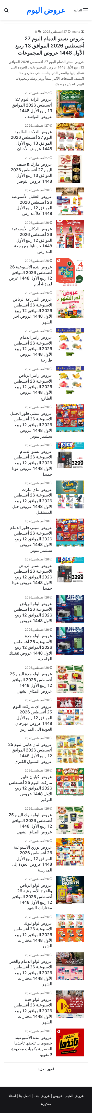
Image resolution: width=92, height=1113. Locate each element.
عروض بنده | (41, 1096)
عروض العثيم (74, 1096)
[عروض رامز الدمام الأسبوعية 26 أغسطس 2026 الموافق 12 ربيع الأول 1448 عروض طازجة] (70, 342)
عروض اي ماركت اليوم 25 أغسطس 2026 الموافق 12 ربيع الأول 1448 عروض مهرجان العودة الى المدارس (32, 718)
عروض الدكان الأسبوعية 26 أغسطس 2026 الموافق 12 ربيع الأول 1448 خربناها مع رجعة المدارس (32, 240)
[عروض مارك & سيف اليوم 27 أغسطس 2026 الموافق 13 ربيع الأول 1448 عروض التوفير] (70, 169)
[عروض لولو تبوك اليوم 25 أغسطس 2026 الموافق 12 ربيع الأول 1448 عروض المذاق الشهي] (70, 820)
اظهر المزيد (46, 1069)
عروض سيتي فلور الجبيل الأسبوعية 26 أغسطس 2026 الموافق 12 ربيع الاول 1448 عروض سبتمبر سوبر (31, 425)
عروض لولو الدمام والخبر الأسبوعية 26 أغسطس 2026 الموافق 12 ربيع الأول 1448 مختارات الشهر (31, 973)
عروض (57, 1096)
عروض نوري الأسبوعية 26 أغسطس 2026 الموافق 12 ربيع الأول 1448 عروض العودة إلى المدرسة (32, 858)
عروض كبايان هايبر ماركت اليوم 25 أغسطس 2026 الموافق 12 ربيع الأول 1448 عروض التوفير (30, 788)
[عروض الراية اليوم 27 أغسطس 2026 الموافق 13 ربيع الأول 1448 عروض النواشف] (70, 104)
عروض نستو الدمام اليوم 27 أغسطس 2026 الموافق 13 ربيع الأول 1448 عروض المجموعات (49, 46)
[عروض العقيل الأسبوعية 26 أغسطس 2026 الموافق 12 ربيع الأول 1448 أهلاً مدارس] (70, 201)
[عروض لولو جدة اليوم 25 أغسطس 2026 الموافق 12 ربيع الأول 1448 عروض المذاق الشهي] (70, 679)
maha (76, 31)
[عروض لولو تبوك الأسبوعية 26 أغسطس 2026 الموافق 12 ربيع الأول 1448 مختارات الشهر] (70, 928)
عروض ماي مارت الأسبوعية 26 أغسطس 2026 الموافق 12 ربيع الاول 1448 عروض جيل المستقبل (32, 501)
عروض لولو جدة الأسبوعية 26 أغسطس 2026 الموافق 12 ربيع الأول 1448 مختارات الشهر (33, 1011)
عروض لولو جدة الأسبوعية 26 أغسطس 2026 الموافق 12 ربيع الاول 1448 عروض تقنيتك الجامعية (30, 647)
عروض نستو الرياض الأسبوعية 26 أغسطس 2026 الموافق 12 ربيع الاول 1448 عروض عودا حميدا (32, 577)
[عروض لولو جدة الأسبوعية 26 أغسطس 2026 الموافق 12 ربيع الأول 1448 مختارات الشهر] (70, 1004)
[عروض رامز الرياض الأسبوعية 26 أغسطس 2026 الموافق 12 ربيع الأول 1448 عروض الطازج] (70, 380)
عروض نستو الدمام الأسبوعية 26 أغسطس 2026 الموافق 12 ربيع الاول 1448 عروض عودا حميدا (32, 463)
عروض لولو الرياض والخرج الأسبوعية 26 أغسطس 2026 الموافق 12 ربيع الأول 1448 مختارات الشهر (32, 897)
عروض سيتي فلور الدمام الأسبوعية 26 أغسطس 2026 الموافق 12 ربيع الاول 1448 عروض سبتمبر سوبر (31, 539)
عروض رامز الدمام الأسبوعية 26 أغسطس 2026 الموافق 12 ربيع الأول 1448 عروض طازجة (33, 349)
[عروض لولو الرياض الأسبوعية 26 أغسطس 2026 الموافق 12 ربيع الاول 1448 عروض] (70, 609)
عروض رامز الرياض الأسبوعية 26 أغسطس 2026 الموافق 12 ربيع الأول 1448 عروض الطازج (33, 387)
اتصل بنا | (24, 1096)
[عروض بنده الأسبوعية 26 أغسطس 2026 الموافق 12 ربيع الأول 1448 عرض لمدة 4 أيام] (70, 272)
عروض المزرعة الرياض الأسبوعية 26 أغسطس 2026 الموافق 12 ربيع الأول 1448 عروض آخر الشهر (32, 310)
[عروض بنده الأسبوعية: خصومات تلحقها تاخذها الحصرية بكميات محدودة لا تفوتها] (70, 1042)
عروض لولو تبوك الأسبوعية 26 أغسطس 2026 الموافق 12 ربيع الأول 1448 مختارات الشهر (33, 935)
